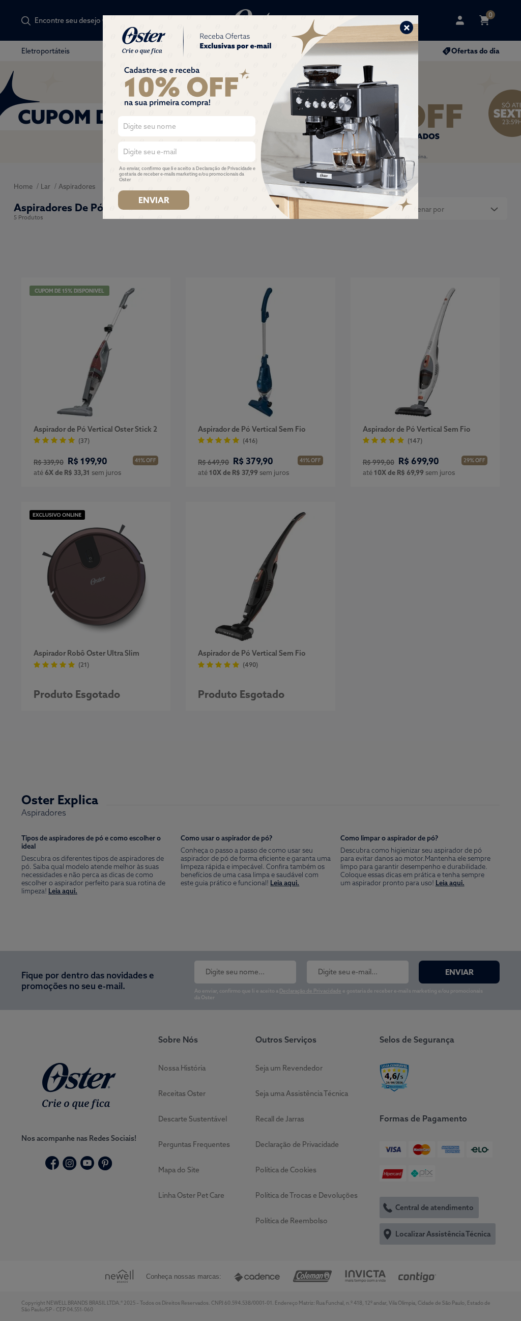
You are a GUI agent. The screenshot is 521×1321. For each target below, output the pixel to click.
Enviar (153, 200)
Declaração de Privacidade (224, 168)
